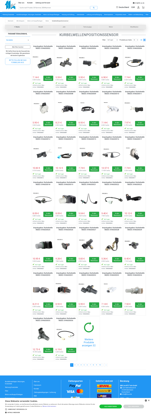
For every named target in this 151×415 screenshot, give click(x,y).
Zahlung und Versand (42, 3)
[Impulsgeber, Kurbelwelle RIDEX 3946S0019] (66, 199)
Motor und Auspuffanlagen (14, 394)
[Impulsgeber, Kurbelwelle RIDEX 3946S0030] (43, 290)
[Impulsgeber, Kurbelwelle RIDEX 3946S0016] (112, 154)
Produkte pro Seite (126, 40)
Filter (104, 40)
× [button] (148, 400)
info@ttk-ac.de (127, 394)
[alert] (75, 406)
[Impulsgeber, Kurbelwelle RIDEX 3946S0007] (43, 108)
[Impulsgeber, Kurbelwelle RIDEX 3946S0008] (66, 108)
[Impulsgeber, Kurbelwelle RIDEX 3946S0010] (112, 108)
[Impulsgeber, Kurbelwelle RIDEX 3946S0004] (89, 63)
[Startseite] (10, 5)
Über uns (21, 3)
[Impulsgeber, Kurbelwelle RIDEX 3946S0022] (112, 199)
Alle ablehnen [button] (133, 406)
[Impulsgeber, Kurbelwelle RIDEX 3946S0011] (135, 108)
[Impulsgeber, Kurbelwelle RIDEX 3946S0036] (66, 335)
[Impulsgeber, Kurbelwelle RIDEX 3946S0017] (135, 154)
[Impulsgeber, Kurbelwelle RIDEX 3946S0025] (43, 244)
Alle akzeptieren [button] (110, 406)
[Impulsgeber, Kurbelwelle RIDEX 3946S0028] (112, 244)
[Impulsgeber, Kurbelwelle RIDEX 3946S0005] (112, 63)
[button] (6, 409)
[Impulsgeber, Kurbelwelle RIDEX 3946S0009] (89, 108)
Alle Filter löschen (17, 47)
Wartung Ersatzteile (11, 387)
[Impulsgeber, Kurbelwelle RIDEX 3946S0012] (43, 154)
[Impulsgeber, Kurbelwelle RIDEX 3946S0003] (66, 63)
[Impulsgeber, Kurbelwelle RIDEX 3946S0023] (135, 199)
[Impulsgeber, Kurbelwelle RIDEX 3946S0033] (112, 290)
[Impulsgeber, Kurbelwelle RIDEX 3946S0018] (43, 199)
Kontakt (30, 3)
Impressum (37, 385)
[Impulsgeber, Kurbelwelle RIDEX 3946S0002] (43, 63)
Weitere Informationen (49, 406)
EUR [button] (133, 7)
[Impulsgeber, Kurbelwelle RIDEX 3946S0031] (66, 290)
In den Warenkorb (48, 78)
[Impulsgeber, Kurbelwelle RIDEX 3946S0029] (135, 244)
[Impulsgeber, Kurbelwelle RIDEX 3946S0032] (89, 290)
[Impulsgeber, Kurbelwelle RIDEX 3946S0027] (89, 244)
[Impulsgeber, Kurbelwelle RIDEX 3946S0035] (43, 335)
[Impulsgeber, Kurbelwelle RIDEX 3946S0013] (66, 154)
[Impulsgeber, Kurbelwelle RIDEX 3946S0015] (89, 154)
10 (100, 365)
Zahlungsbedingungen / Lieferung (45, 392)
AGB (35, 396)
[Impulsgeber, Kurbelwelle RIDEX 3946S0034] (135, 290)
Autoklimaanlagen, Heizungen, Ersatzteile (15, 383)
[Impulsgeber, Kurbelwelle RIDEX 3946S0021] (89, 199)
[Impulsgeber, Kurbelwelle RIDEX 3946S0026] (66, 244)
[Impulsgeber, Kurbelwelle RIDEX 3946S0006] (135, 63)
